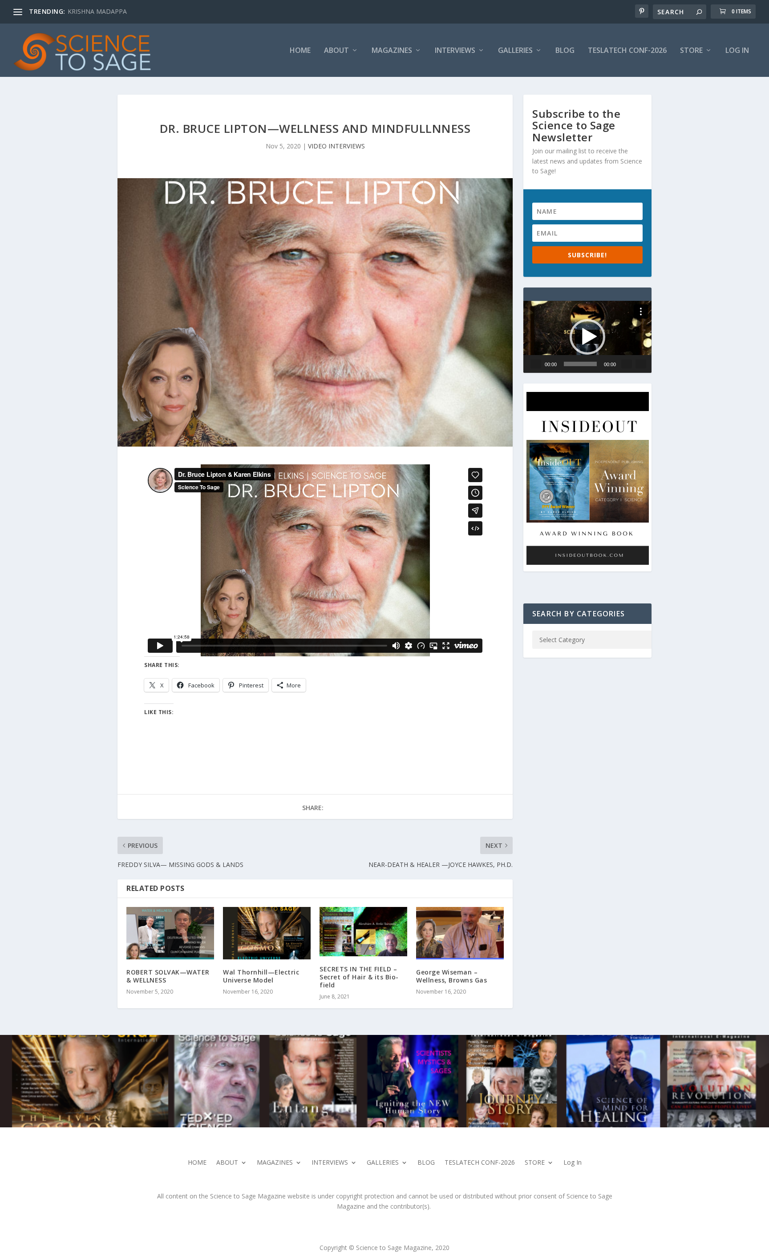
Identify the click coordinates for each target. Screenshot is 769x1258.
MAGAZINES (392, 51)
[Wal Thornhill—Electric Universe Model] (267, 933)
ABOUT (336, 51)
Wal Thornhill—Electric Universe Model (261, 976)
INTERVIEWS (455, 51)
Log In (737, 51)
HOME (300, 51)
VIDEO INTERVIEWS (336, 146)
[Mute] (626, 363)
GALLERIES (515, 51)
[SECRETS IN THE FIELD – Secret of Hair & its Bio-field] (363, 931)
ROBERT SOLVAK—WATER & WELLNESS (168, 976)
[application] (587, 337)
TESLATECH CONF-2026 (627, 51)
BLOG (565, 51)
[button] (587, 337)
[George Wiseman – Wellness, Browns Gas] (460, 933)
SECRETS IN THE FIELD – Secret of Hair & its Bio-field (359, 977)
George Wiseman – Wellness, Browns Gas (451, 976)
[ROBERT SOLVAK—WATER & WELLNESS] (170, 933)
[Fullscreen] (640, 363)
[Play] (535, 363)
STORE (691, 51)
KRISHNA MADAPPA (97, 11)
